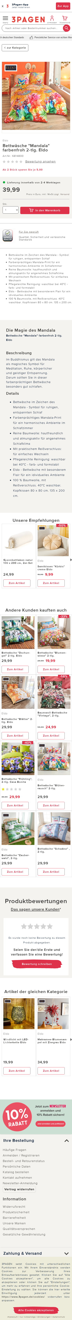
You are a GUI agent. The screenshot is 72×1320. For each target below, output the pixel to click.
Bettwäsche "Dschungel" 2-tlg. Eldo (16, 654)
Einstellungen (44, 1317)
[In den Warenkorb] (45, 204)
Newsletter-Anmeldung (20, 1183)
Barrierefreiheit (14, 1218)
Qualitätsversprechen (19, 1229)
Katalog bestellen (16, 1172)
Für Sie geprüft (29, 231)
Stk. (5, 204)
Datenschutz (59, 1317)
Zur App (63, 6)
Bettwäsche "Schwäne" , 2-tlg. (54, 850)
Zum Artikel (17, 583)
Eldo (5, 140)
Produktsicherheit (16, 1212)
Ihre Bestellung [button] (18, 1141)
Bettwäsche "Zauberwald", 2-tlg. (15, 857)
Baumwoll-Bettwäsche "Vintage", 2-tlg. (52, 714)
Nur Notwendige (28, 1317)
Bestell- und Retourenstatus (24, 1161)
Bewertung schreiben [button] (37, 964)
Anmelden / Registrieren (21, 1155)
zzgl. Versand (61, 194)
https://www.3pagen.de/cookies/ (23, 1296)
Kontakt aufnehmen (17, 1178)
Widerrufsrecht (14, 1207)
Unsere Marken (14, 1223)
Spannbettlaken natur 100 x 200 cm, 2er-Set (18, 561)
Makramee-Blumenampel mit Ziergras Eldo (53, 1041)
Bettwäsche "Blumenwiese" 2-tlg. (52, 654)
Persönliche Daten (17, 1166)
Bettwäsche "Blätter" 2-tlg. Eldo (17, 720)
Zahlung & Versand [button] (22, 1253)
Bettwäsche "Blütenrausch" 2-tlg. (51, 787)
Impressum (12, 1317)
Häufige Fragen (14, 1150)
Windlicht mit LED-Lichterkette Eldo (16, 1041)
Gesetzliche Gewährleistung (24, 1234)
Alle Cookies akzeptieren (36, 1310)
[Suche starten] (66, 28)
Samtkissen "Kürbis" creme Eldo (51, 568)
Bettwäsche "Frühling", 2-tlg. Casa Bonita (17, 780)
